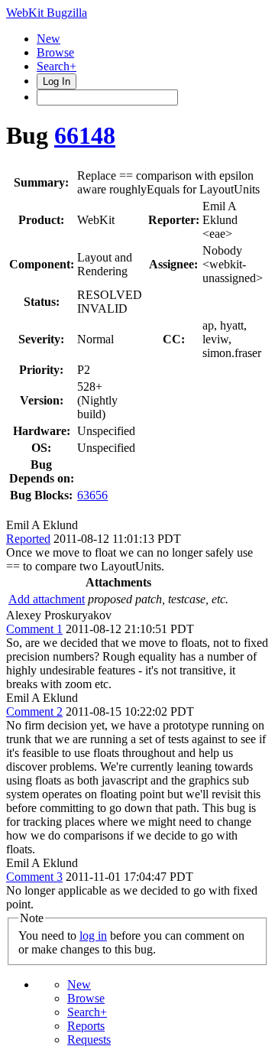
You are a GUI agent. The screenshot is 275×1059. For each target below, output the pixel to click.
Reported (28, 538)
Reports (86, 1025)
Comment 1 (34, 628)
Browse (55, 52)
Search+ (56, 66)
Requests (89, 1039)
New (48, 38)
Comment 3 (34, 876)
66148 (84, 135)
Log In (56, 81)
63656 (92, 495)
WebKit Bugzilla (46, 12)
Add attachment (46, 599)
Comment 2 (34, 711)
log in (93, 935)
